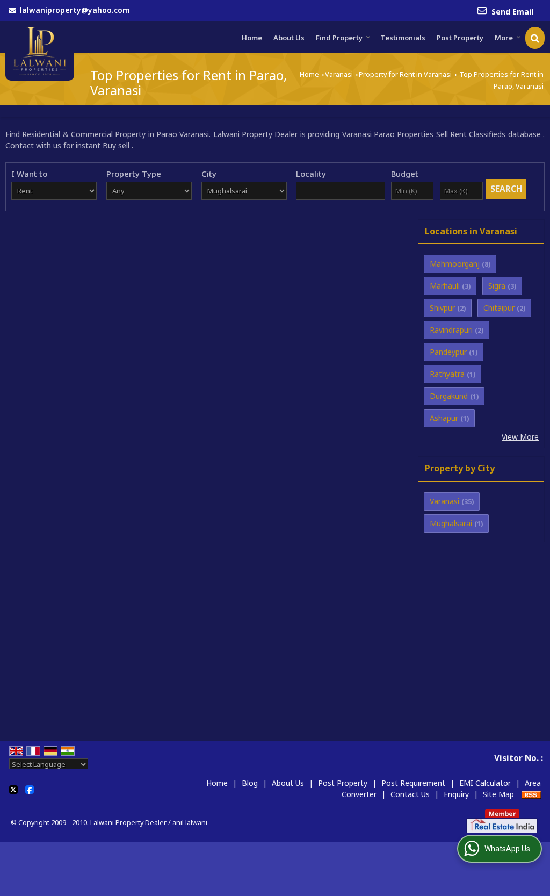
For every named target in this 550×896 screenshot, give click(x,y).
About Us (289, 37)
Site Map (498, 794)
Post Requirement (413, 783)
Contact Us (410, 794)
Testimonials (403, 37)
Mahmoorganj (455, 264)
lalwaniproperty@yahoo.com (75, 10)
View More (520, 437)
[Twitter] (13, 788)
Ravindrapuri (451, 330)
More (504, 37)
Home (252, 37)
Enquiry (456, 794)
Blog (250, 783)
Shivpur (442, 308)
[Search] (535, 38)
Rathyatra (447, 374)
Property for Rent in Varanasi (405, 74)
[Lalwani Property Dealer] (39, 51)
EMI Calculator (485, 783)
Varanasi (339, 74)
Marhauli (445, 286)
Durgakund (449, 396)
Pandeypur (448, 352)
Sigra (496, 286)
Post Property (460, 37)
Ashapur (444, 418)
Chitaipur (499, 308)
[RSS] (531, 794)
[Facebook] (29, 788)
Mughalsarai (451, 523)
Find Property (339, 37)
